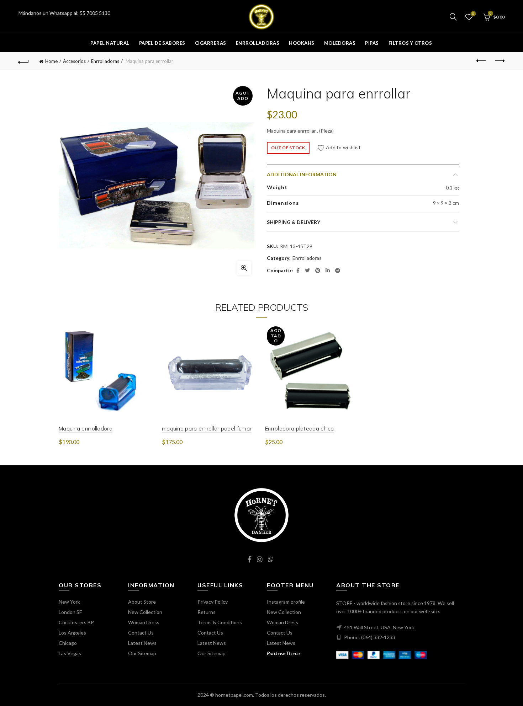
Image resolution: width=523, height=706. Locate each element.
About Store (142, 602)
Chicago (68, 643)
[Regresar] (24, 61)
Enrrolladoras (258, 43)
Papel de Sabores (162, 43)
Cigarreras (210, 43)
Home (51, 61)
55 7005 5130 (95, 13)
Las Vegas (70, 653)
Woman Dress (143, 622)
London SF (70, 612)
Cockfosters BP (76, 622)
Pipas (372, 43)
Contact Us (141, 633)
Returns (206, 612)
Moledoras (340, 43)
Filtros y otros (410, 43)
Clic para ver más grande (244, 268)
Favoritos (473, 14)
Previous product (481, 61)
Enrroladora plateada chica (299, 428)
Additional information (302, 174)
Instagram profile (286, 602)
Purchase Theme (283, 653)
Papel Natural (110, 43)
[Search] (453, 16)
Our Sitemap (142, 653)
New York (69, 602)
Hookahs (302, 43)
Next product (499, 61)
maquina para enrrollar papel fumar (207, 428)
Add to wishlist (343, 147)
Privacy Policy (212, 602)
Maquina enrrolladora (85, 428)
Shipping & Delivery (293, 222)
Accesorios (74, 61)
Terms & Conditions (219, 622)
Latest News (142, 643)
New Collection (145, 612)
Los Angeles (72, 633)
